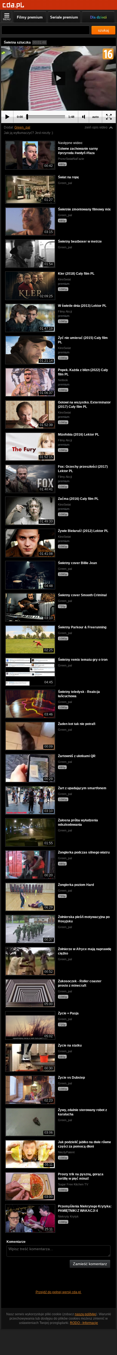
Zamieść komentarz (90, 1264)
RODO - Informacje (84, 1323)
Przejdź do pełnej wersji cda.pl (59, 1292)
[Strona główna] (13, 5)
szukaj (103, 30)
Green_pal (22, 127)
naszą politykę (85, 1314)
